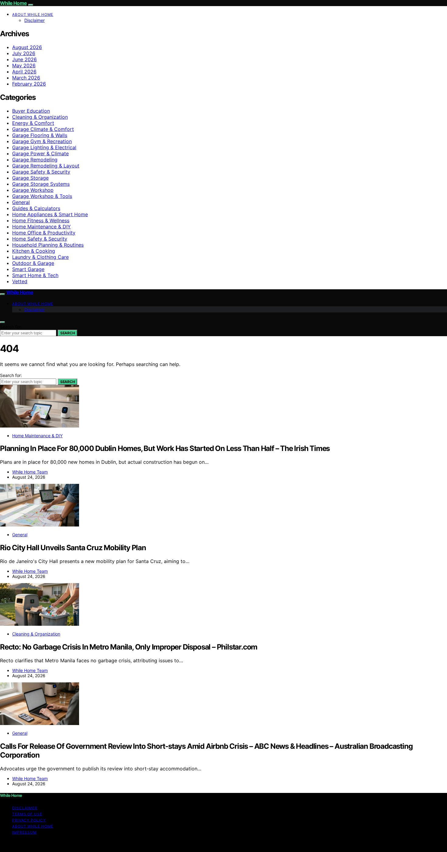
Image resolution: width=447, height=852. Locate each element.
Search (67, 333)
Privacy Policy (29, 820)
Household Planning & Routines (48, 245)
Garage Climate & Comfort (43, 129)
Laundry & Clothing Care (40, 257)
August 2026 (27, 47)
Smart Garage (28, 269)
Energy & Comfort (33, 123)
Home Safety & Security (39, 239)
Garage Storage (30, 178)
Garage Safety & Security (41, 172)
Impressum (24, 832)
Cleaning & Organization (40, 117)
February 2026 (29, 84)
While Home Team (30, 471)
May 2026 (24, 65)
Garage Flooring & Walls (39, 135)
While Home (13, 3)
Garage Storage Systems (41, 184)
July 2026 (23, 53)
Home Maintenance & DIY (41, 227)
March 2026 (26, 78)
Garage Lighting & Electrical (44, 147)
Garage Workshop (33, 190)
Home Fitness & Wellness (40, 220)
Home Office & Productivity (43, 233)
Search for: (11, 326)
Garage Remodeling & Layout (45, 166)
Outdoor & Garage (33, 263)
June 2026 (24, 59)
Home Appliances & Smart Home (50, 214)
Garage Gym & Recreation (42, 141)
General (21, 202)
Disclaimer (34, 20)
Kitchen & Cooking (33, 251)
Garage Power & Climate (40, 153)
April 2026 (24, 72)
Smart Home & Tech (35, 275)
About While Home (32, 14)
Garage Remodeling (34, 160)
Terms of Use (27, 814)
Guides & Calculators (36, 208)
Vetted (19, 281)
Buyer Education (31, 111)
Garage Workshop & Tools (42, 196)
